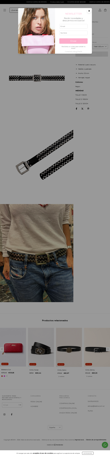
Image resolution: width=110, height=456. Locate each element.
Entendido (88, 453)
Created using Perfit (73, 52)
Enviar (73, 41)
